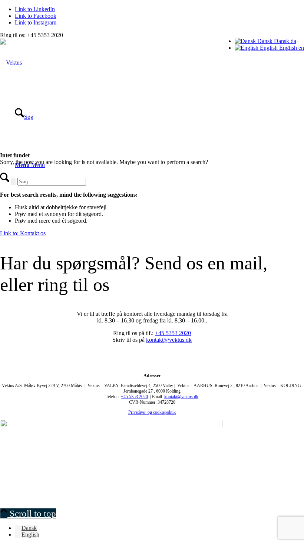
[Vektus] (11, 62)
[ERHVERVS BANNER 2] (111, 425)
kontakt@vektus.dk (169, 340)
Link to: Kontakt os (23, 233)
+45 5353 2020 (173, 333)
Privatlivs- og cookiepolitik (152, 412)
